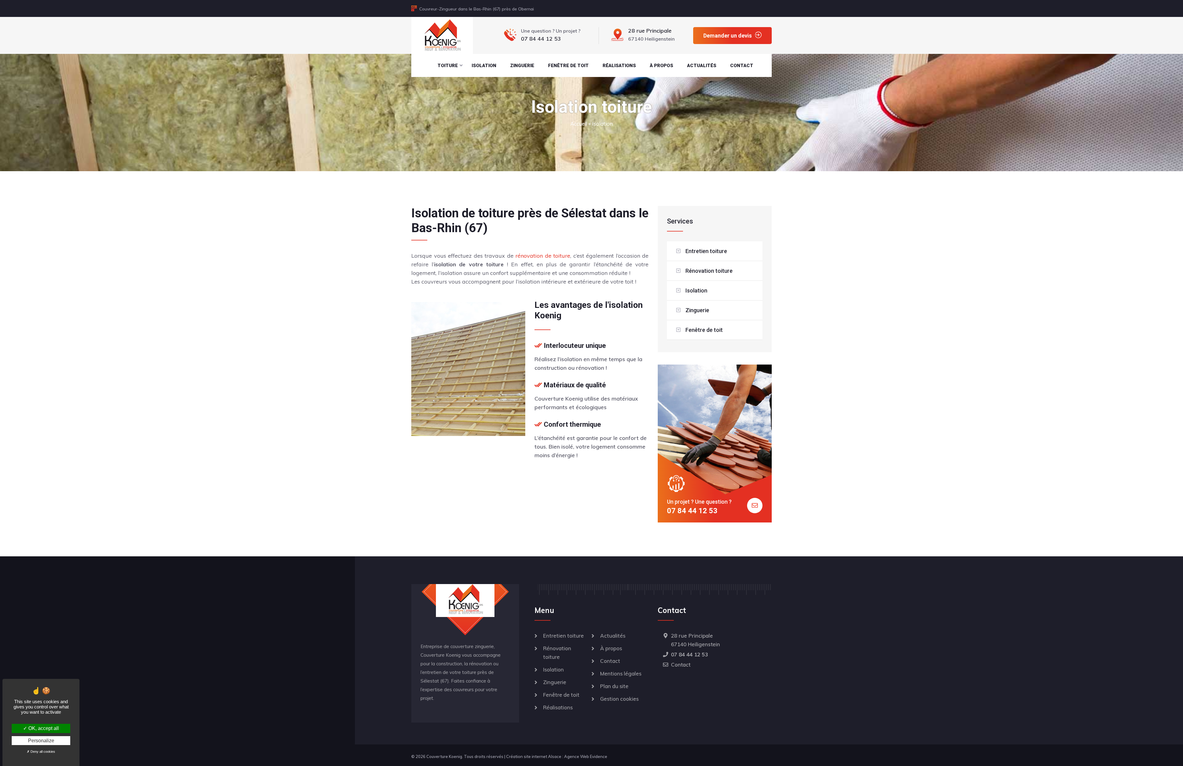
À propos (661, 65)
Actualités (701, 65)
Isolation (484, 65)
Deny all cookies (42, 751)
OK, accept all (43, 728)
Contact (741, 65)
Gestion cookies (619, 698)
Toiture (447, 65)
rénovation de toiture (542, 255)
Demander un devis (727, 35)
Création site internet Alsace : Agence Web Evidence (556, 756)
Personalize (41, 740)
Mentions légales (620, 673)
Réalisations (619, 65)
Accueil (578, 123)
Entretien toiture (706, 251)
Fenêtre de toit (568, 65)
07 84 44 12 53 (692, 510)
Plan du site (614, 686)
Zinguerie (522, 65)
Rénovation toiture (709, 271)
